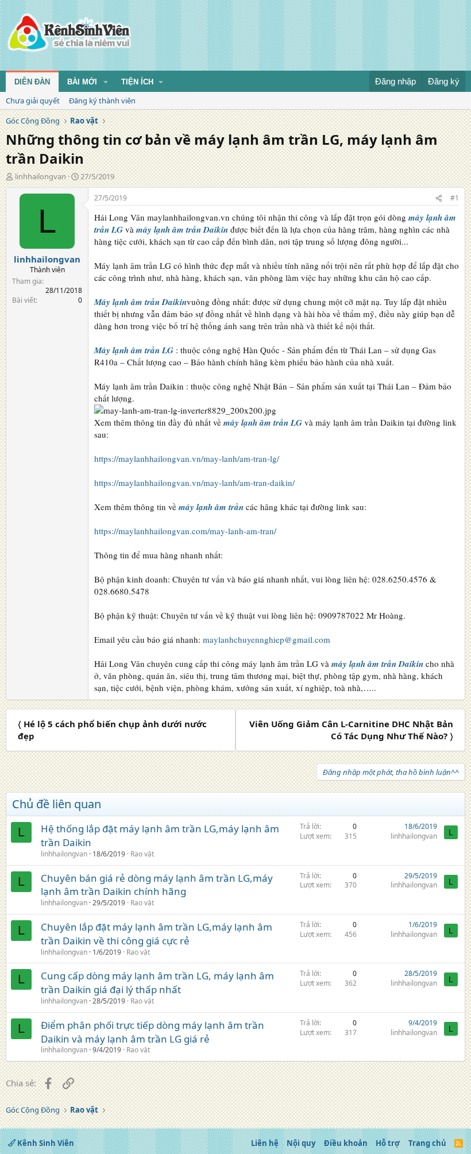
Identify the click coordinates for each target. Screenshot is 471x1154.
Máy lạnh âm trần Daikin (140, 302)
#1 (454, 198)
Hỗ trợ (388, 1143)
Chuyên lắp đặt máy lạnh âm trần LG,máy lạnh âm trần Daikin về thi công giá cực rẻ (156, 933)
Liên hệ (265, 1143)
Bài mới (82, 82)
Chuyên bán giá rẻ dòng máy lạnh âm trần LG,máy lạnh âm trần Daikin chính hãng (157, 884)
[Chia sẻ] (438, 198)
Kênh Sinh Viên (45, 1143)
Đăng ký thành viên (102, 100)
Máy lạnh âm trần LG (133, 350)
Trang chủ (427, 1143)
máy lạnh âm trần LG (262, 422)
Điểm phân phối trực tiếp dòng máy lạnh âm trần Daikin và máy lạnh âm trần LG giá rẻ (152, 1031)
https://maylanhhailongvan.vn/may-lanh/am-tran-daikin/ (194, 482)
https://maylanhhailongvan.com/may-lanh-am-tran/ (185, 531)
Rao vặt (142, 854)
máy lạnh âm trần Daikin (182, 229)
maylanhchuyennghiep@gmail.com (266, 639)
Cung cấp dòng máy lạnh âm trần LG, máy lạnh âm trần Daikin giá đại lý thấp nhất (157, 982)
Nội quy (301, 1143)
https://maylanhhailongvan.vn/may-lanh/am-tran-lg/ (186, 458)
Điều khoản (346, 1143)
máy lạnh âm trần (211, 507)
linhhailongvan (40, 176)
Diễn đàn (32, 82)
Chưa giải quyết (33, 100)
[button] (105, 82)
